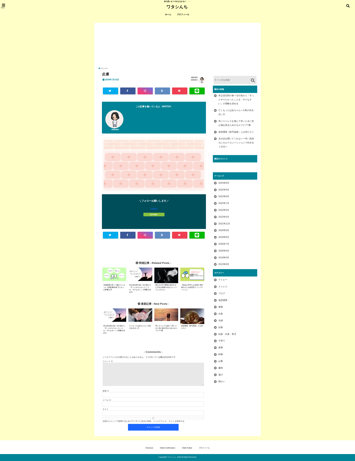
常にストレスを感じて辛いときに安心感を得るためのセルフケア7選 (236, 123)
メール (107, 400)
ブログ (221, 293)
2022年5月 (223, 210)
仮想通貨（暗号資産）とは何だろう (236, 132)
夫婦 (220, 320)
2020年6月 (223, 251)
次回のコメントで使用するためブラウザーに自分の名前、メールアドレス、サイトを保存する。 (144, 421)
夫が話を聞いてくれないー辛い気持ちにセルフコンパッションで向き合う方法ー (236, 142)
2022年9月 (223, 190)
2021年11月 (224, 223)
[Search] (253, 80)
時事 (220, 354)
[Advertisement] (177, 42)
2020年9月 (223, 230)
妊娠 (220, 327)
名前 (106, 391)
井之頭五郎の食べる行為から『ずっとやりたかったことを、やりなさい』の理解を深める (236, 99)
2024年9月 (223, 183)
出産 (220, 313)
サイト (105, 409)
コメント (108, 361)
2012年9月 (223, 264)
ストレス (222, 286)
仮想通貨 (222, 300)
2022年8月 (223, 196)
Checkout (149, 448)
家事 (220, 347)
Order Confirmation (167, 448)
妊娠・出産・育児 (227, 334)
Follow (154, 208)
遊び (220, 374)
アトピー (222, 280)
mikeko (194, 80)
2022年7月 (223, 203)
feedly (155, 214)
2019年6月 (223, 257)
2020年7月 (223, 244)
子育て (221, 341)
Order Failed (187, 448)
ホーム (168, 14)
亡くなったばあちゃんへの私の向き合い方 (236, 112)
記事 (220, 361)
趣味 (220, 368)
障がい (221, 381)
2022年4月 (223, 217)
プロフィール (183, 14)
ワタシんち (177, 6)
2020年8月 (223, 237)
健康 (220, 307)
